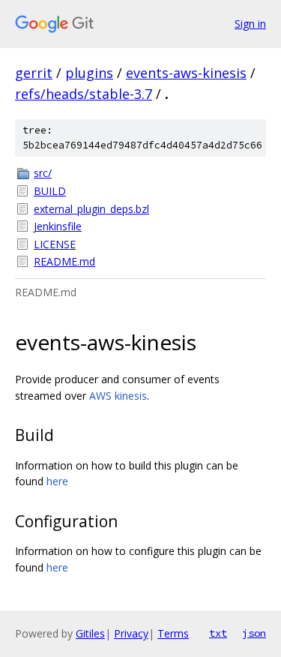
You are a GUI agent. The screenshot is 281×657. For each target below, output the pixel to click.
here (57, 481)
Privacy (131, 633)
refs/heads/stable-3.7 (83, 94)
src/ (43, 173)
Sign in (250, 23)
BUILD (50, 191)
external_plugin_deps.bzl (91, 209)
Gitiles (90, 633)
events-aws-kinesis (186, 73)
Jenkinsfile (58, 226)
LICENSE (55, 244)
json (254, 633)
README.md (64, 261)
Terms (173, 633)
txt (218, 633)
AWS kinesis (118, 395)
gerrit (33, 73)
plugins (89, 73)
